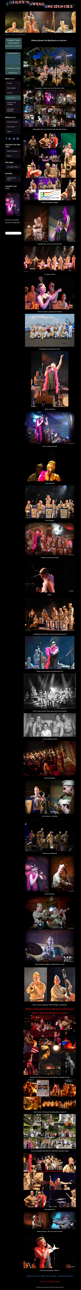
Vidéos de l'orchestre (48, 1276)
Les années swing (12, 167)
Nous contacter (11, 88)
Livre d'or (9, 93)
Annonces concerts (65, 1276)
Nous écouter (11, 126)
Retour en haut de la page (49, 1281)
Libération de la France (11, 178)
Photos (9, 156)
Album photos (11, 97)
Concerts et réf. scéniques (11, 103)
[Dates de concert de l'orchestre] (13, 203)
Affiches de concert (33, 1276)
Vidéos (9, 131)
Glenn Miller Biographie (10, 110)
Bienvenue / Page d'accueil (11, 34)
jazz (47, 634)
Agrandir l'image (61, 129)
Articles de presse (12, 122)
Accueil (9, 83)
